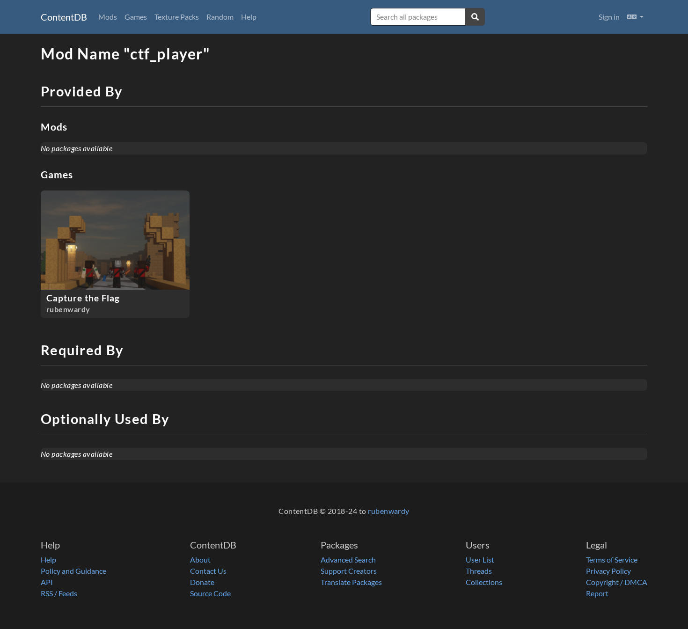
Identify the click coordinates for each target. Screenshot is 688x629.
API (47, 582)
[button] (635, 16)
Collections (484, 582)
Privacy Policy (608, 570)
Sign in (609, 16)
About (200, 559)
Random (220, 16)
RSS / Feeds (59, 593)
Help (248, 16)
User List (480, 559)
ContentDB (64, 16)
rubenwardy (389, 510)
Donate (202, 582)
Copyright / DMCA (616, 582)
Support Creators (349, 570)
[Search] (475, 17)
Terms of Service (611, 559)
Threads (479, 570)
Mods (107, 16)
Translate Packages (351, 582)
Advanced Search (348, 559)
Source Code (210, 593)
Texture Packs (176, 16)
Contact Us (208, 570)
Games (135, 16)
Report (597, 593)
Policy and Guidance (73, 570)
